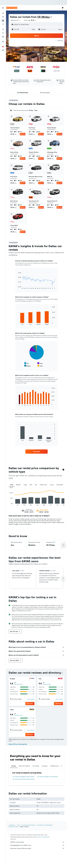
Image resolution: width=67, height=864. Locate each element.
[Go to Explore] (3, 29)
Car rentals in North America (28, 825)
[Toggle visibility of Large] (39, 366)
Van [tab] (36, 485)
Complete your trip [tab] (55, 766)
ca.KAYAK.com (12, 825)
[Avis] (60, 678)
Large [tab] (25, 485)
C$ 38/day (43, 16)
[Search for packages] (3, 24)
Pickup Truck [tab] (43, 485)
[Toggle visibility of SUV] (26, 363)
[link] (36, 451)
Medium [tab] (18, 485)
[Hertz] (31, 709)
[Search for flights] (3, 13)
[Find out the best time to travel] (3, 36)
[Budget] (31, 678)
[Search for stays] (3, 17)
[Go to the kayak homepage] (11, 8)
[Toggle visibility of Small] (39, 363)
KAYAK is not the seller (17, 842)
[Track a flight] (3, 33)
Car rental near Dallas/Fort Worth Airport (23, 776)
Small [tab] (11, 485)
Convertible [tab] (59, 485)
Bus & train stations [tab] (24, 766)
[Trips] (3, 41)
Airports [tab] (13, 766)
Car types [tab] (44, 766)
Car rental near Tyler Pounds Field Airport (24, 779)
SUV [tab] (31, 485)
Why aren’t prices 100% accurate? (20, 848)
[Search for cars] (3, 20)
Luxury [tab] (52, 485)
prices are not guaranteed (43, 837)
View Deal (22, 134)
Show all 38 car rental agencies (18, 744)
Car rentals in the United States (44, 825)
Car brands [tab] (36, 766)
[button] (3, 8)
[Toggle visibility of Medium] (27, 366)
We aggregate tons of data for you (20, 845)
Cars (18, 825)
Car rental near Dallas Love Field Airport (47, 776)
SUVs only (60, 40)
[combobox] (15, 20)
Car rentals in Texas (13, 826)
